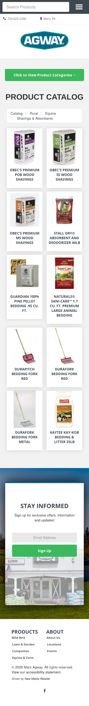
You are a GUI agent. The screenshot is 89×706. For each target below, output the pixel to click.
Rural (34, 113)
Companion (20, 651)
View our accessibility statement (36, 671)
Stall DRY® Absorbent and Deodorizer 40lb (64, 238)
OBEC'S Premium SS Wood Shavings (64, 175)
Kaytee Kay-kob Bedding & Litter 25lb (64, 437)
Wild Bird (18, 638)
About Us (53, 638)
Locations (54, 644)
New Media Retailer (37, 679)
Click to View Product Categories (43, 75)
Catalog (16, 113)
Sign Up (44, 550)
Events (52, 651)
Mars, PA (50, 19)
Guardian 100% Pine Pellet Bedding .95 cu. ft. (24, 303)
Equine (50, 113)
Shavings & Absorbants (35, 118)
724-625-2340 (16, 19)
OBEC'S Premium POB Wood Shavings (25, 175)
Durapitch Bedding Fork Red (25, 374)
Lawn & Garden (23, 644)
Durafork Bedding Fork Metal (25, 437)
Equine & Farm (23, 658)
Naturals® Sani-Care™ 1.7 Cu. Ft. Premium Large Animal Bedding (64, 306)
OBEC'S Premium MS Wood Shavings (25, 238)
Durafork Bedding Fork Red (64, 374)
